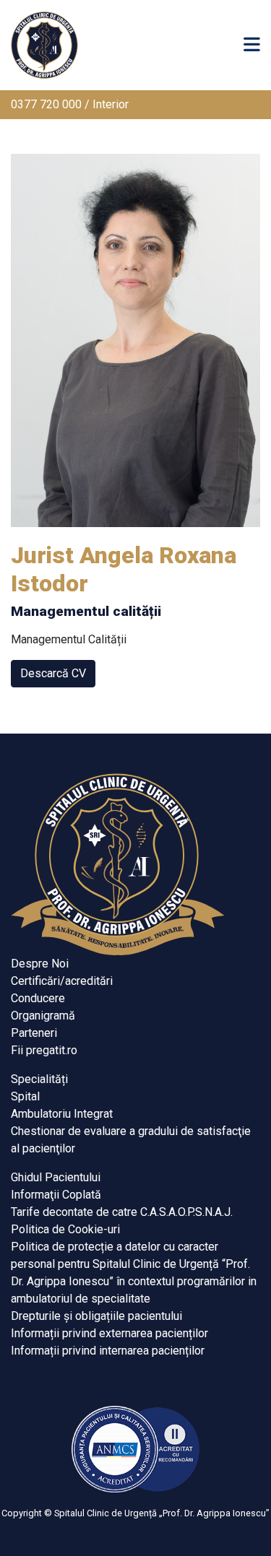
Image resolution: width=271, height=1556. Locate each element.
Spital (25, 1096)
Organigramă (43, 1015)
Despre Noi (40, 963)
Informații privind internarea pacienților (108, 1350)
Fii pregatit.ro (44, 1050)
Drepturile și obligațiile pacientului (96, 1316)
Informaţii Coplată (56, 1194)
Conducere (38, 998)
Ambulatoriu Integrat (62, 1114)
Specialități (39, 1079)
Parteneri (34, 1033)
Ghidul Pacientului (55, 1177)
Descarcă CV (53, 673)
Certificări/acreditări (62, 981)
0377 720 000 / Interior (70, 104)
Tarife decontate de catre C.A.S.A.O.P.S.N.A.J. (122, 1212)
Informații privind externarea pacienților (109, 1333)
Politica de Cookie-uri (65, 1229)
